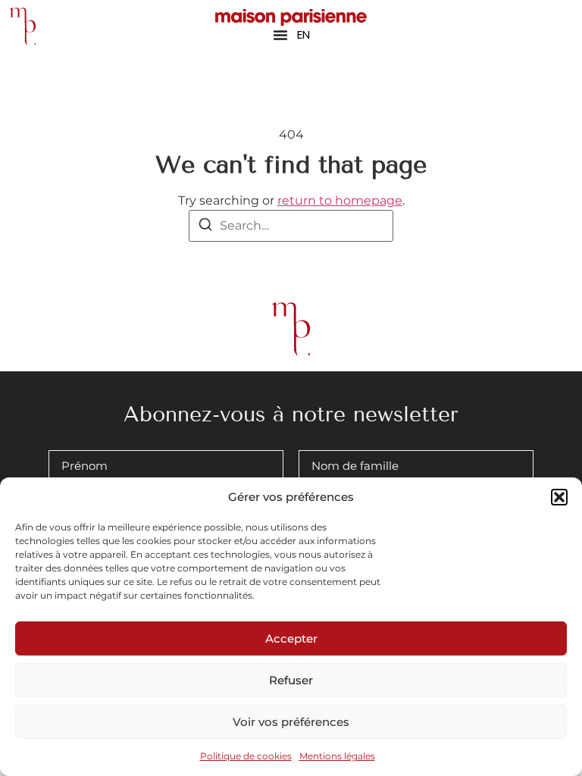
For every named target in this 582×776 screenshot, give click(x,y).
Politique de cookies (246, 756)
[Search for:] (291, 226)
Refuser (291, 680)
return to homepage (339, 200)
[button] (559, 497)
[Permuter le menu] (280, 34)
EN (303, 34)
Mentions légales (337, 756)
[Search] (205, 227)
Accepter (291, 638)
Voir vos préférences (291, 722)
